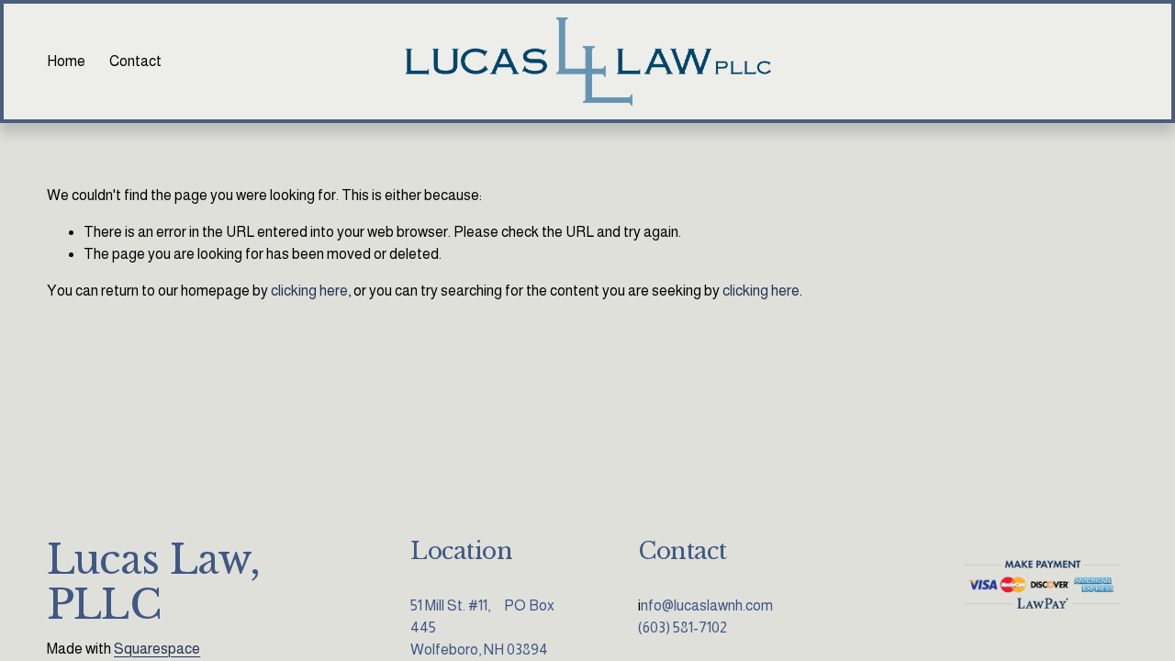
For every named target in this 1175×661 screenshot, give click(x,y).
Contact (135, 61)
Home (66, 61)
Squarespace (157, 648)
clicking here (309, 290)
